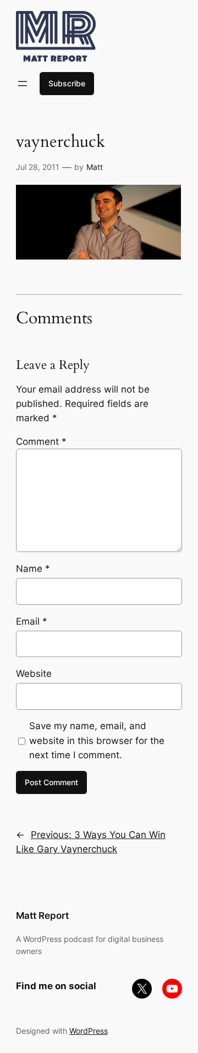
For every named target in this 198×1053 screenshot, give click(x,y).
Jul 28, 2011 (37, 167)
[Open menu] (22, 83)
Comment (41, 441)
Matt (94, 167)
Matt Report (42, 915)
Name (33, 568)
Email (31, 621)
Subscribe (66, 83)
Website (34, 673)
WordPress (88, 1030)
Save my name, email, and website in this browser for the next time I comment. (96, 740)
